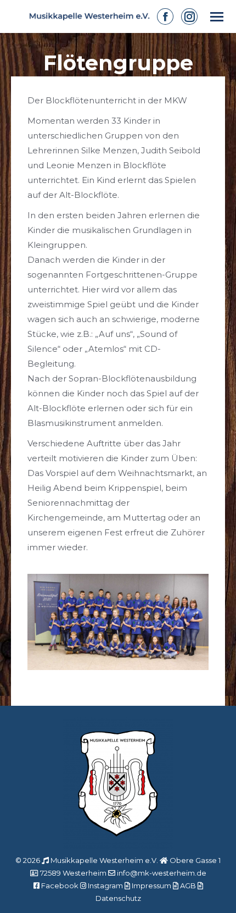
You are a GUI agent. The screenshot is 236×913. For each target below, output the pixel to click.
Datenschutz (118, 898)
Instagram (105, 885)
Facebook (59, 885)
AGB (188, 885)
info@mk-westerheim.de (161, 872)
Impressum (151, 885)
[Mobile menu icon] (217, 17)
